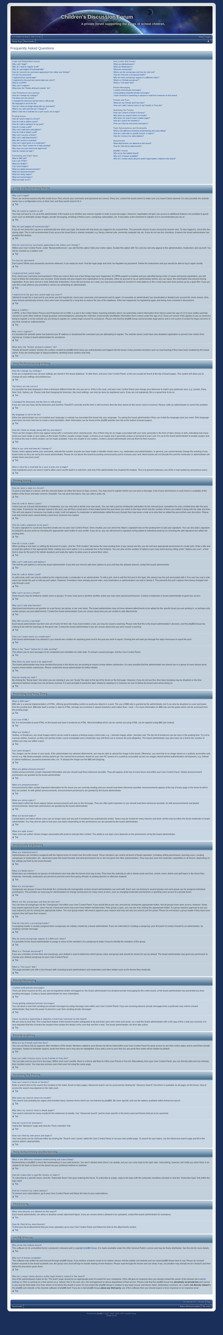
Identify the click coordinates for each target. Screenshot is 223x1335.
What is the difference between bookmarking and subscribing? (139, 131)
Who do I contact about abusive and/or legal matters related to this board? (144, 159)
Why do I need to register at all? (25, 67)
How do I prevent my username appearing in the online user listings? (41, 72)
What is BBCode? (19, 158)
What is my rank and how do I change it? (29, 109)
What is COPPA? (19, 83)
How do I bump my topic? (23, 151)
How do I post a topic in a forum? (26, 119)
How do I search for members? (126, 121)
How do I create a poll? (22, 127)
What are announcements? (23, 172)
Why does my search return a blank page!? (131, 118)
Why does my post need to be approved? (29, 148)
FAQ (201, 37)
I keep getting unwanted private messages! (131, 93)
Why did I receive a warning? (24, 140)
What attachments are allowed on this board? (132, 143)
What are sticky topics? (22, 174)
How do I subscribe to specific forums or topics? (133, 133)
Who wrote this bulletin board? (126, 153)
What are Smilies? (19, 164)
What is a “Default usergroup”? (126, 80)
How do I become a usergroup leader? (129, 75)
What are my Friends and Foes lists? (129, 103)
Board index (29, 41)
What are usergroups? (122, 69)
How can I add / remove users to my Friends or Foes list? (137, 105)
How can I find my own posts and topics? (130, 123)
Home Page (17, 41)
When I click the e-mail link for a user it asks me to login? (36, 112)
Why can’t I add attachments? (24, 138)
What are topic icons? (21, 180)
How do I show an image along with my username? (33, 106)
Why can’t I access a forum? (24, 135)
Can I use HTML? (19, 161)
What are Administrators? (124, 64)
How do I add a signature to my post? (28, 124)
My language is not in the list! (24, 103)
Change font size (208, 41)
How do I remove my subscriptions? (128, 136)
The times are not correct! (23, 98)
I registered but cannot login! (24, 77)
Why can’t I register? (21, 85)
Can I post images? (20, 166)
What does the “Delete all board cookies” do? (31, 88)
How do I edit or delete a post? (25, 121)
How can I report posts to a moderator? (28, 143)
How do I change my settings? (25, 95)
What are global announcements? (26, 169)
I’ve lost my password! (21, 75)
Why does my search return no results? (130, 115)
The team (206, 1306)
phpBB (99, 1313)
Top (16, 204)
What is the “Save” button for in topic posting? (31, 146)
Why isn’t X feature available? (125, 156)
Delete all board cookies (190, 1306)
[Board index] (111, 21)
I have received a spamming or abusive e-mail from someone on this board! (145, 95)
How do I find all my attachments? (127, 146)
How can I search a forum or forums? (129, 113)
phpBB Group (90, 1248)
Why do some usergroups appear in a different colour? (136, 77)
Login (207, 37)
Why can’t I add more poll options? (26, 130)
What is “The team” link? (123, 83)
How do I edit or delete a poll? (24, 132)
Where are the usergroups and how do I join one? (134, 72)
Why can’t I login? (19, 64)
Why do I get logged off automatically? (28, 69)
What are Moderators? (122, 67)
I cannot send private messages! (127, 90)
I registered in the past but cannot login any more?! (33, 80)
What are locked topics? (22, 177)
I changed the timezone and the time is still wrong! (33, 101)
